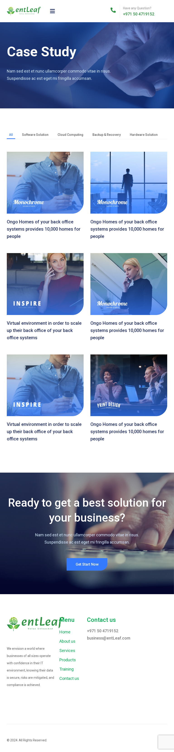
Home (64, 632)
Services (67, 650)
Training (66, 669)
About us (67, 641)
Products (67, 659)
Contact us (69, 678)
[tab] (11, 135)
